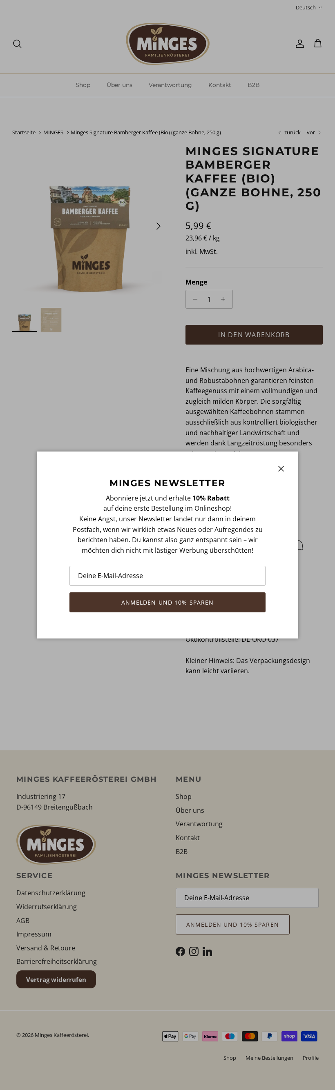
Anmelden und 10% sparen (167, 602)
